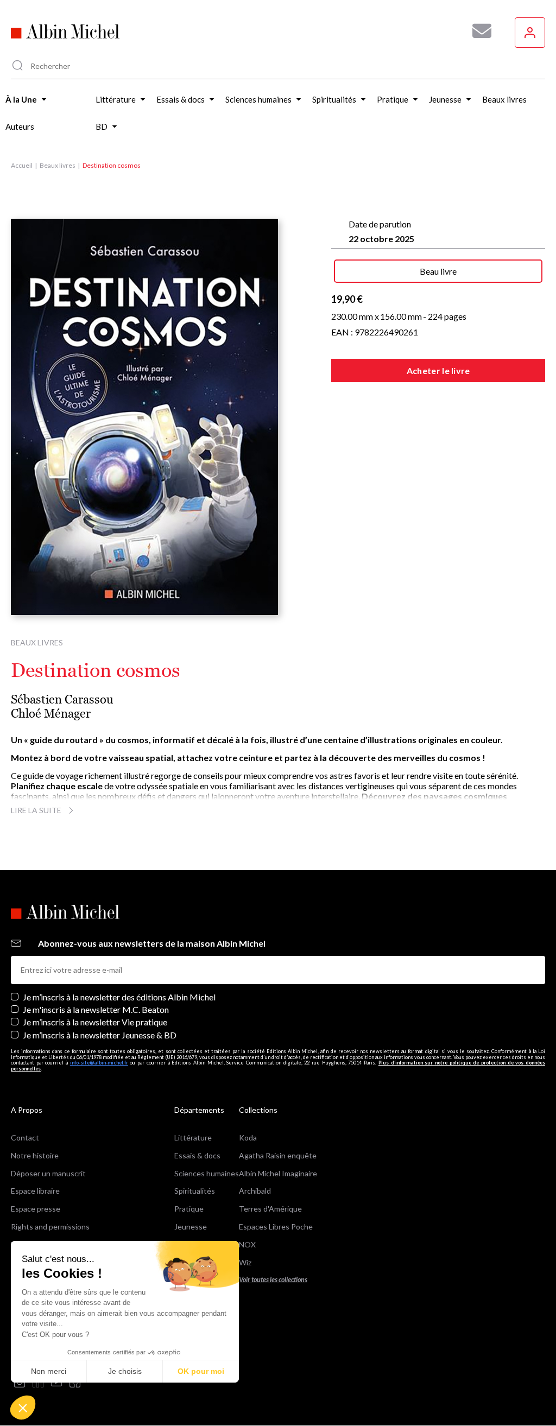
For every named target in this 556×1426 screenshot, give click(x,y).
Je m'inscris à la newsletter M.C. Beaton (96, 1009)
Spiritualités (194, 1190)
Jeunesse (190, 1226)
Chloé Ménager (51, 713)
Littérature (193, 1137)
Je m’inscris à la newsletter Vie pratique (95, 1022)
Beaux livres (57, 165)
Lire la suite (36, 810)
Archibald (255, 1190)
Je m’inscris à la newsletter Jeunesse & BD (99, 1035)
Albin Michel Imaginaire (278, 1173)
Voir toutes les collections (273, 1280)
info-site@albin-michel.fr (99, 1063)
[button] (23, 1408)
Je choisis (125, 1371)
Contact (25, 1137)
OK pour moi (201, 1371)
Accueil (22, 165)
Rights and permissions (50, 1226)
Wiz (245, 1262)
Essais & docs (197, 1155)
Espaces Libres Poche (276, 1226)
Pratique (189, 1208)
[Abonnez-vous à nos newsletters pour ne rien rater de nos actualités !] (477, 31)
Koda (248, 1137)
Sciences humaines (206, 1173)
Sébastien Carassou (62, 699)
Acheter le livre (438, 370)
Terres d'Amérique (270, 1208)
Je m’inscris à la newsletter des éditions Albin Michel (119, 997)
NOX (247, 1244)
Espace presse (35, 1208)
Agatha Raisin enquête (278, 1155)
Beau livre (438, 271)
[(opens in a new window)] (19, 1383)
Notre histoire (35, 1155)
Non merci (48, 1371)
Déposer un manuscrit (48, 1173)
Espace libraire (35, 1190)
